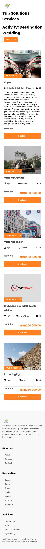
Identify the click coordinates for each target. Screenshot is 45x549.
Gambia (23, 183)
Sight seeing (10, 533)
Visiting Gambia (14, 177)
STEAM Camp (10, 525)
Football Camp (11, 521)
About (7, 455)
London (24, 248)
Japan (8, 82)
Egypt (23, 380)
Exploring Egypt (14, 374)
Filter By (9, 39)
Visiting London (13, 242)
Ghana (7, 488)
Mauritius (8, 496)
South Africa (23, 316)
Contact (8, 463)
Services (8, 459)
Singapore (9, 504)
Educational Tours (12, 529)
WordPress (32, 541)
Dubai (7, 480)
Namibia (8, 500)
